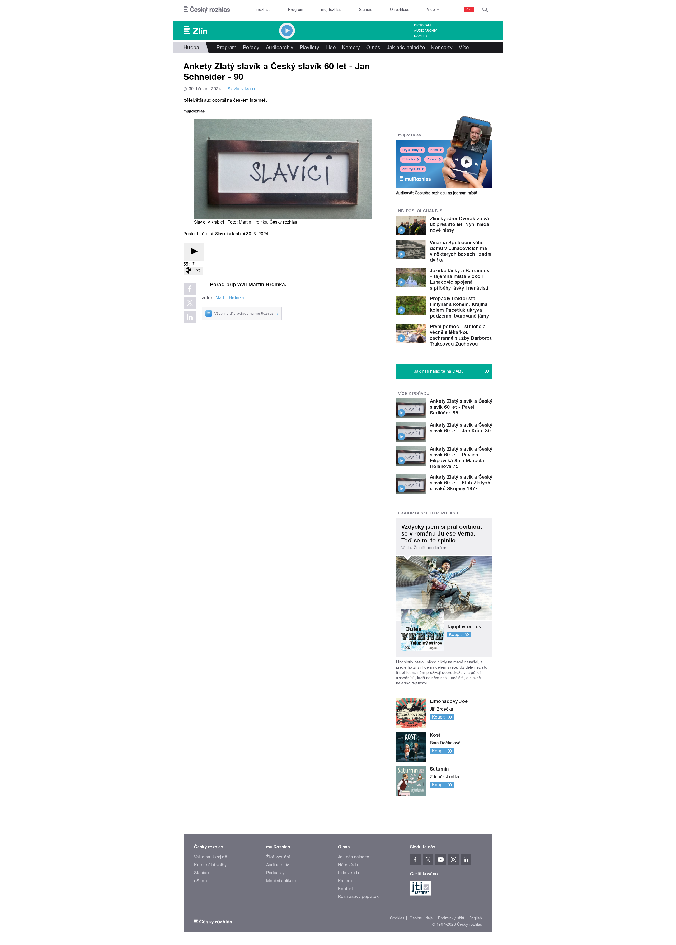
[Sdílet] (198, 271)
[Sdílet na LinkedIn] (190, 317)
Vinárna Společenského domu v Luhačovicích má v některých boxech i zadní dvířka (460, 251)
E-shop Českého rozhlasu (428, 513)
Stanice (365, 9)
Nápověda (348, 864)
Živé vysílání (411, 169)
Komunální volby (210, 864)
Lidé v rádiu (349, 872)
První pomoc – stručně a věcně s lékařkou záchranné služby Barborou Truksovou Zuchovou (461, 335)
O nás (373, 47)
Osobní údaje (421, 918)
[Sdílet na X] (190, 303)
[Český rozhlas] (207, 9)
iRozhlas (263, 9)
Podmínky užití (451, 918)
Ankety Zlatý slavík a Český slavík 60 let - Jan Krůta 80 (461, 427)
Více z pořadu (414, 393)
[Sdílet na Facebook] (190, 289)
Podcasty (275, 872)
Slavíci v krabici (242, 88)
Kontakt (345, 888)
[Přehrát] (194, 252)
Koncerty (442, 47)
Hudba (191, 47)
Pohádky (408, 159)
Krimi (434, 150)
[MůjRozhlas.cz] (194, 111)
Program (295, 9)
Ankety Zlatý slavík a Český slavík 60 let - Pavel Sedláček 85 (461, 406)
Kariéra (345, 880)
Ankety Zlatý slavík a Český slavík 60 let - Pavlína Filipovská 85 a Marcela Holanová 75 (461, 457)
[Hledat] (485, 9)
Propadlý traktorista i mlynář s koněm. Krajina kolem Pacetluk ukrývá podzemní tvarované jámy (459, 307)
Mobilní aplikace (282, 880)
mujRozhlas (331, 9)
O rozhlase (399, 9)
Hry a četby (410, 150)
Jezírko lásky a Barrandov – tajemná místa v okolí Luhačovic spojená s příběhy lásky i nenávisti (459, 279)
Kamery (421, 36)
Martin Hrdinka (253, 222)
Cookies (397, 918)
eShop (200, 880)
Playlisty (309, 47)
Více (466, 47)
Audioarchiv (425, 30)
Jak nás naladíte (406, 47)
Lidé (331, 47)
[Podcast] (188, 271)
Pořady (251, 47)
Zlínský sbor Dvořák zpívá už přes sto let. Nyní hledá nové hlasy (459, 224)
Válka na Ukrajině (210, 856)
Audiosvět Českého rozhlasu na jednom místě (436, 193)
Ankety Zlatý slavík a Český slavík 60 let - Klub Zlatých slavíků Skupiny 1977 (461, 482)
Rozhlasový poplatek (358, 896)
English (475, 918)
